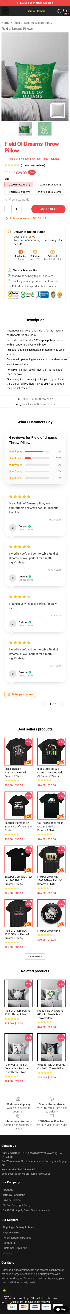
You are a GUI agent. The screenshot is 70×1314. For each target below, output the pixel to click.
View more (35, 956)
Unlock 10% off (7, 1298)
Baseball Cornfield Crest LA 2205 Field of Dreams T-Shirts (18, 880)
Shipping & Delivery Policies (18, 1227)
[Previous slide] (7, 76)
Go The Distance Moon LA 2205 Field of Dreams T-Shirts (50, 826)
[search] (59, 11)
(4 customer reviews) (33, 165)
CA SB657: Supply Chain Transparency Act (27, 1210)
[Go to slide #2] (45, 129)
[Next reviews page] (62, 704)
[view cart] (65, 11)
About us (8, 1189)
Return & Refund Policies (17, 1237)
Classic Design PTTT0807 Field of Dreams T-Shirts (15, 772)
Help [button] (63, 1309)
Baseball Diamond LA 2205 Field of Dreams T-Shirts (18, 826)
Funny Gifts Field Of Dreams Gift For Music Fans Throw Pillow (17, 1068)
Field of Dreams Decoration (32, 23)
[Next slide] (63, 76)
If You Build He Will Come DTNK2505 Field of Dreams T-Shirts (50, 772)
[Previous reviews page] (44, 704)
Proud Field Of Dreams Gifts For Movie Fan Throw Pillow (50, 1014)
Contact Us (9, 1242)
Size (7, 178)
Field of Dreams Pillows (17, 28)
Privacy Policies (12, 1200)
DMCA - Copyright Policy (17, 1205)
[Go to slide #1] (25, 129)
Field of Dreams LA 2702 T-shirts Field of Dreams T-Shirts (49, 880)
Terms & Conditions (14, 1194)
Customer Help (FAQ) (15, 1248)
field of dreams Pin (48, 930)
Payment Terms (12, 1232)
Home (5, 23)
